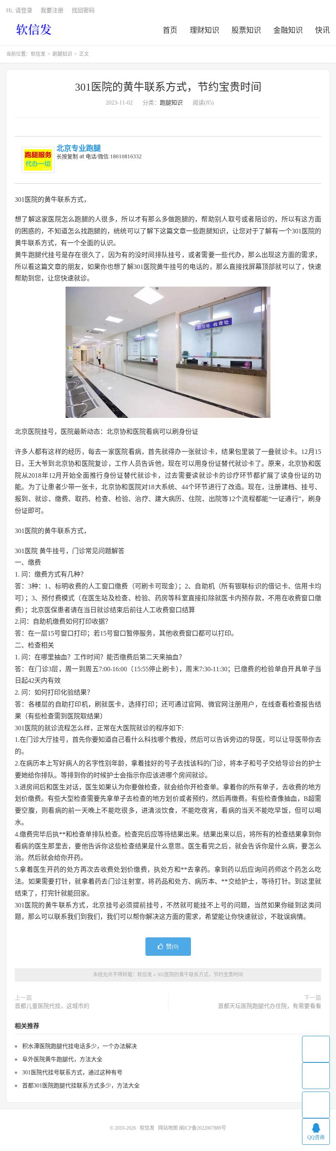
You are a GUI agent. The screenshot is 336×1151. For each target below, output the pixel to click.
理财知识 (204, 30)
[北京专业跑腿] (38, 160)
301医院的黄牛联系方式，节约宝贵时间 (168, 87)
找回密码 (83, 10)
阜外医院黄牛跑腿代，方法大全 (62, 1059)
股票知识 (246, 30)
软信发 (34, 29)
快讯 (322, 30)
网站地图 (168, 1128)
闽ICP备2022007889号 (202, 1128)
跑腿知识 (62, 54)
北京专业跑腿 (79, 148)
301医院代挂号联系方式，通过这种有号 (72, 1072)
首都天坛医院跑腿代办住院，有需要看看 (269, 1006)
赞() (172, 947)
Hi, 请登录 (19, 10)
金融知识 (288, 30)
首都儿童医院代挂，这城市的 (52, 1006)
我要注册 (52, 10)
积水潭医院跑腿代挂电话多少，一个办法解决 (79, 1046)
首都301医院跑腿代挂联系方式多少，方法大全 (81, 1086)
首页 (170, 30)
